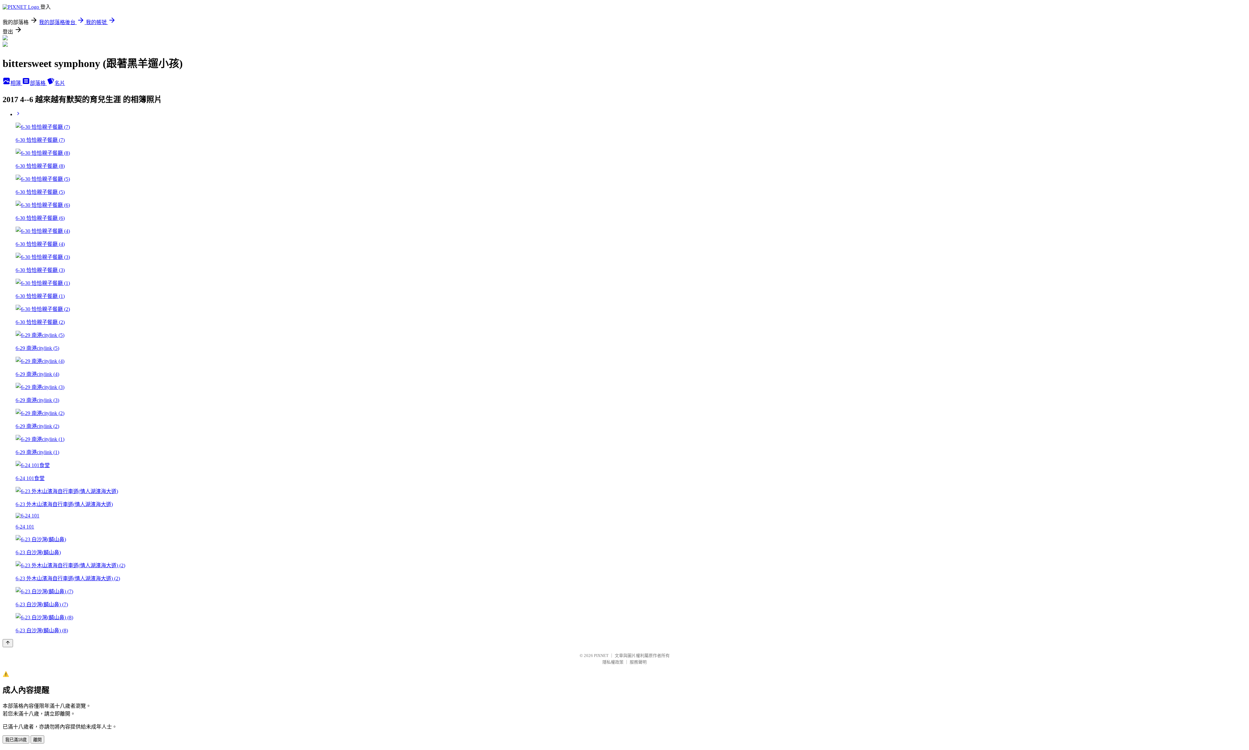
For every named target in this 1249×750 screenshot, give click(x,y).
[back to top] (8, 643)
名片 (60, 83)
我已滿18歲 (16, 739)
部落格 (38, 83)
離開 (37, 739)
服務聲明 (638, 662)
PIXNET (601, 655)
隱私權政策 (613, 662)
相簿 (16, 83)
